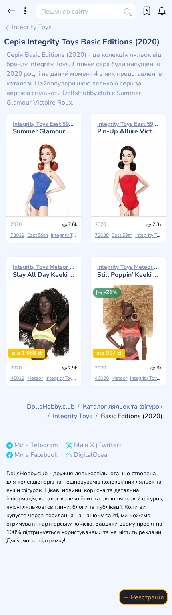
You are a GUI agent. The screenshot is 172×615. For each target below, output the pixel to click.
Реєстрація (146, 597)
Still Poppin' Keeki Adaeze (128, 270)
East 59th (37, 235)
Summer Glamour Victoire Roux (44, 127)
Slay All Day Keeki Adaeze (44, 270)
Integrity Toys (31, 27)
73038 (102, 235)
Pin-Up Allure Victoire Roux (128, 127)
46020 (102, 378)
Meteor (35, 378)
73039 (17, 235)
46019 (17, 378)
